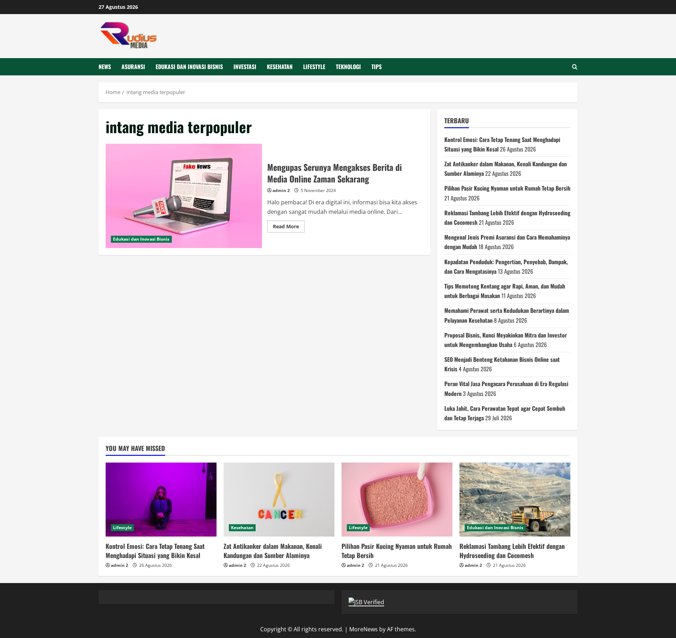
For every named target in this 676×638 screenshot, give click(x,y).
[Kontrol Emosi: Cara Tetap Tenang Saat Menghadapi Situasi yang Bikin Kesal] (161, 500)
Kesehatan (280, 66)
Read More (289, 228)
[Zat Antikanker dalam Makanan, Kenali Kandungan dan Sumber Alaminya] (279, 500)
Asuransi (133, 66)
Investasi (244, 66)
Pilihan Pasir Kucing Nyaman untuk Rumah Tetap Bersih (507, 188)
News (105, 66)
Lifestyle (314, 66)
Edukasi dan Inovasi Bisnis (189, 66)
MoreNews (363, 629)
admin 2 (281, 190)
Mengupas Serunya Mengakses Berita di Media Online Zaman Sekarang (184, 196)
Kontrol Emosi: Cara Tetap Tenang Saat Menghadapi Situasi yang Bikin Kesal (155, 550)
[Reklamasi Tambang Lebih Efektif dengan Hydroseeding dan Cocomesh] (514, 500)
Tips (376, 66)
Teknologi (348, 66)
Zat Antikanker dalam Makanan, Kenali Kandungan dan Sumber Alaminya (273, 550)
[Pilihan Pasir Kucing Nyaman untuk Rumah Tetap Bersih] (397, 500)
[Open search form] (574, 67)
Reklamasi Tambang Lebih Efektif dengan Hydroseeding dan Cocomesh (512, 550)
